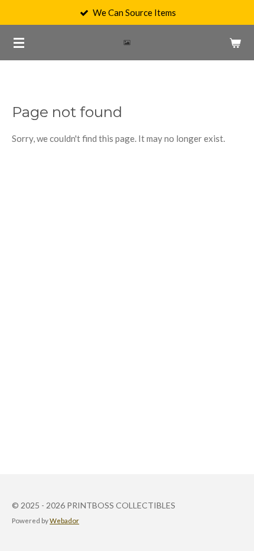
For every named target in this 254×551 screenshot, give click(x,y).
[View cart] (235, 42)
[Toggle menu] (19, 42)
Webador (64, 520)
